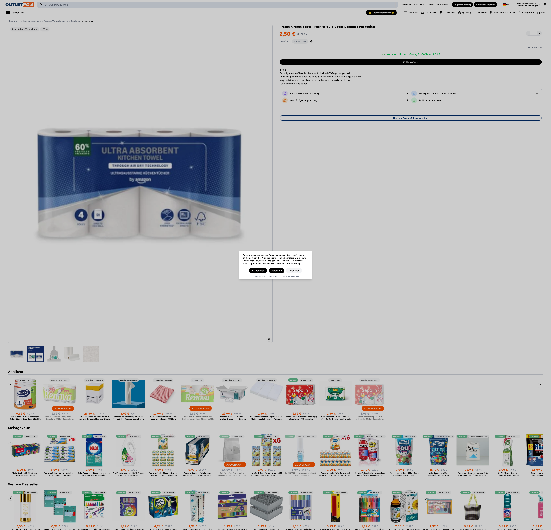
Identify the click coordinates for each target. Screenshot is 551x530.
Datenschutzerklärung (290, 276)
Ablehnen (276, 270)
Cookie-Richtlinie (258, 276)
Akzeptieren (257, 270)
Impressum (273, 276)
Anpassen (294, 270)
